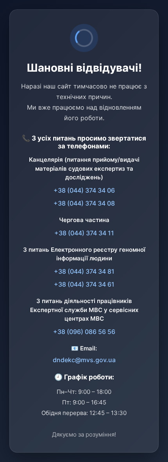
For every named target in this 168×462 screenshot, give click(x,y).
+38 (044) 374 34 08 (84, 203)
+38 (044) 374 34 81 (84, 271)
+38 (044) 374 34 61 (84, 284)
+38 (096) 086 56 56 (84, 332)
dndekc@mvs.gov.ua (84, 360)
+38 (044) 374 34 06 (84, 190)
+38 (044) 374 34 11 (84, 233)
